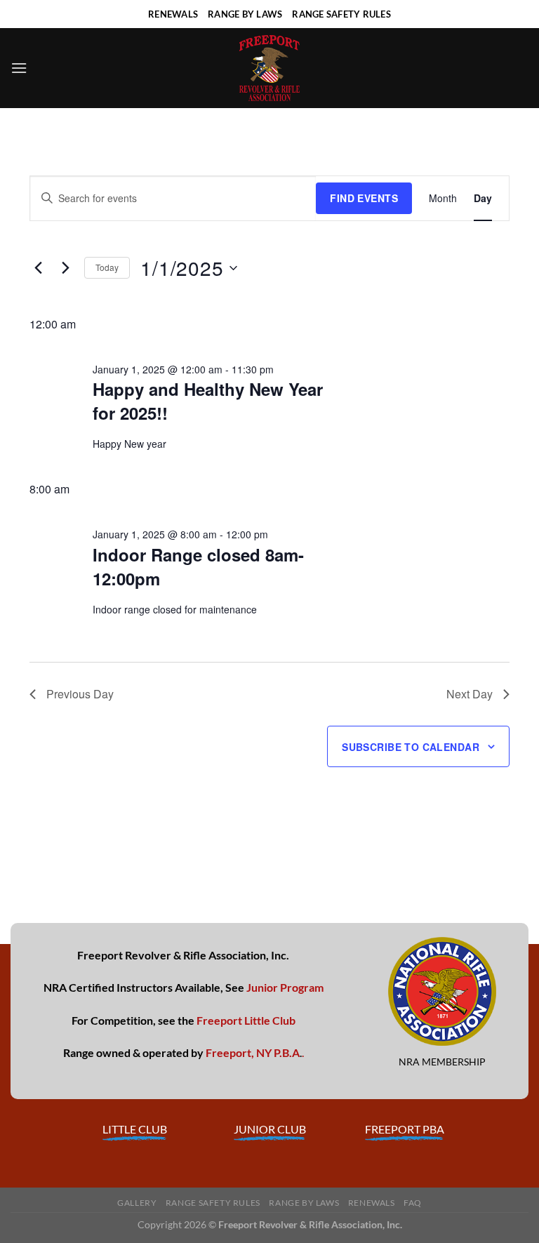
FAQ (413, 1202)
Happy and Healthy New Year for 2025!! (208, 401)
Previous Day (80, 694)
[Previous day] (37, 268)
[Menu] (19, 68)
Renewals (371, 1202)
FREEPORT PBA (404, 1129)
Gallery (137, 1202)
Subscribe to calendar (410, 747)
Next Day (469, 694)
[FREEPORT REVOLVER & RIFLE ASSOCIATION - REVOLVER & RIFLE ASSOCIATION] (269, 68)
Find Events (364, 198)
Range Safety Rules (213, 1202)
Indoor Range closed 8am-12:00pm (198, 566)
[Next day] (65, 268)
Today (107, 267)
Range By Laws (304, 1202)
